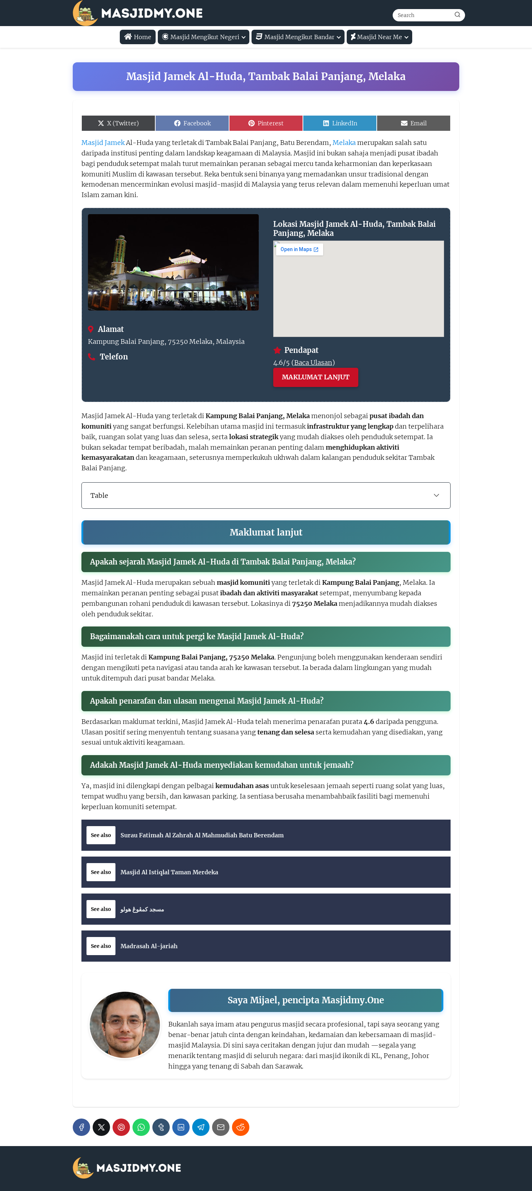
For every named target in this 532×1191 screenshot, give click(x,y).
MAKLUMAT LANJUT (316, 377)
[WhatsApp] (141, 1127)
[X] (101, 1127)
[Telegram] (201, 1127)
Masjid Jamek (102, 142)
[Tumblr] (161, 1127)
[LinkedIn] (181, 1127)
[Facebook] (81, 1127)
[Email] (220, 1127)
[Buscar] (457, 15)
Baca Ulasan (313, 362)
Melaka (344, 142)
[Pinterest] (121, 1127)
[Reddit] (240, 1127)
